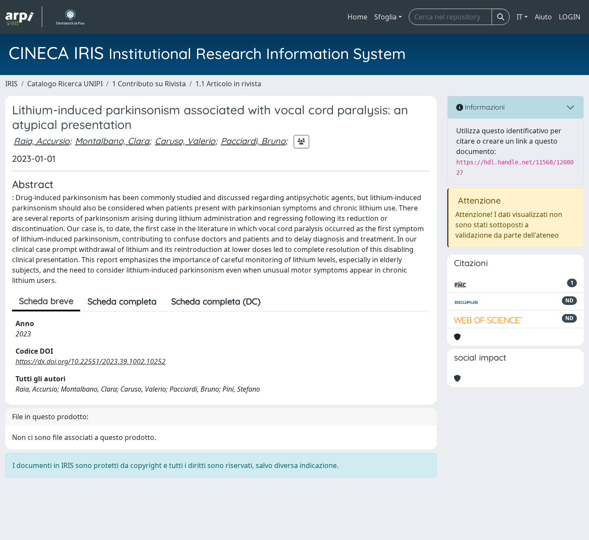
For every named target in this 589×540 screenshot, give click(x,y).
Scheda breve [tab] (46, 300)
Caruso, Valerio (185, 140)
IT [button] (520, 17)
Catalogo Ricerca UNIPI (65, 83)
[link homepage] (23, 16)
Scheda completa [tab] (122, 301)
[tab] (275, 301)
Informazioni (483, 107)
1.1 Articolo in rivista (228, 83)
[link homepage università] (70, 16)
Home (357, 17)
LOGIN (569, 17)
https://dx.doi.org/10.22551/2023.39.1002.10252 (91, 361)
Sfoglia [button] (385, 17)
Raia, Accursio (41, 140)
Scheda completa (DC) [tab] (215, 301)
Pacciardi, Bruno (253, 140)
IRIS (11, 83)
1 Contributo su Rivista (149, 83)
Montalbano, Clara (112, 140)
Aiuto (543, 17)
